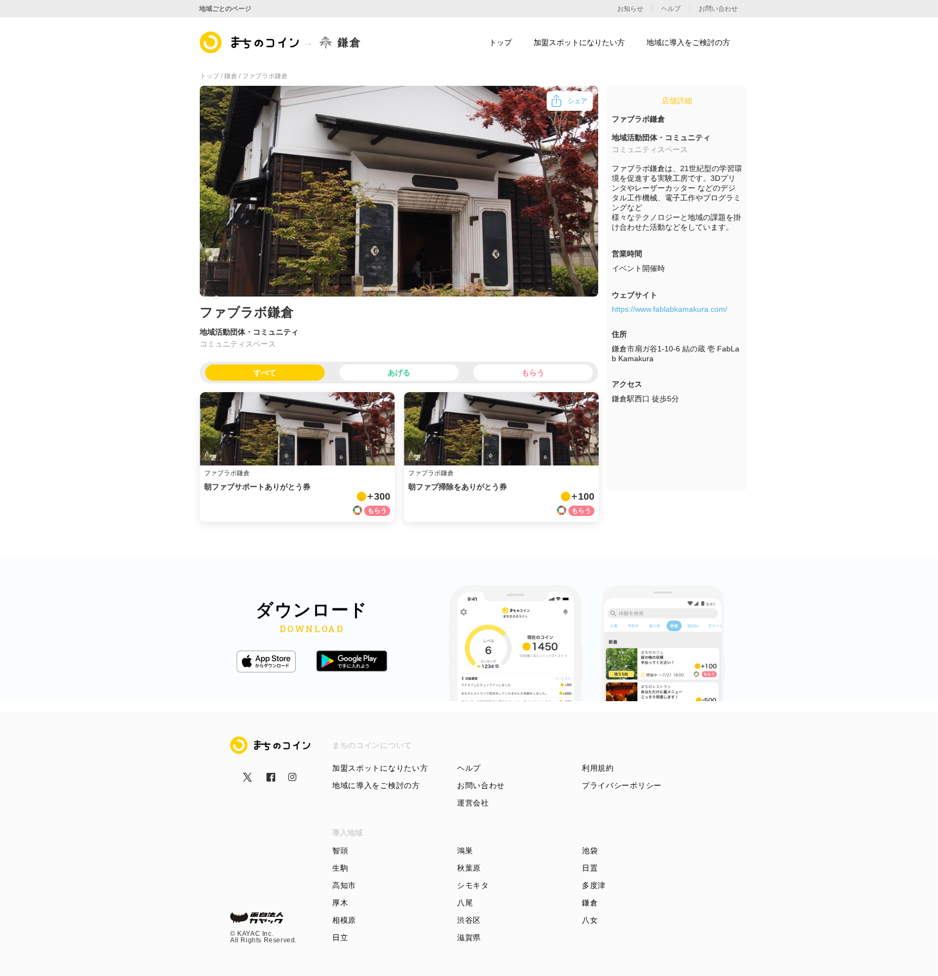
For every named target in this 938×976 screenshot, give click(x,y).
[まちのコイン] (250, 42)
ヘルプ (469, 768)
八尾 (465, 902)
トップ (500, 42)
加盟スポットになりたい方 (380, 768)
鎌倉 (590, 902)
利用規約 (598, 768)
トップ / (212, 76)
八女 (590, 920)
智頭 (340, 850)
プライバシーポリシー (622, 785)
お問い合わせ (481, 785)
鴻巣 (465, 850)
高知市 (344, 885)
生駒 (340, 868)
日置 (590, 868)
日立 (340, 937)
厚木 (340, 902)
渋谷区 (469, 920)
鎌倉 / (233, 76)
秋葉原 (469, 868)
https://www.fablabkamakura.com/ (669, 309)
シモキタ (473, 885)
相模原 (344, 920)
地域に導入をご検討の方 (376, 785)
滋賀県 (469, 937)
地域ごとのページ (225, 8)
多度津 (594, 885)
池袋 (590, 850)
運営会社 (473, 802)
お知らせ (630, 8)
